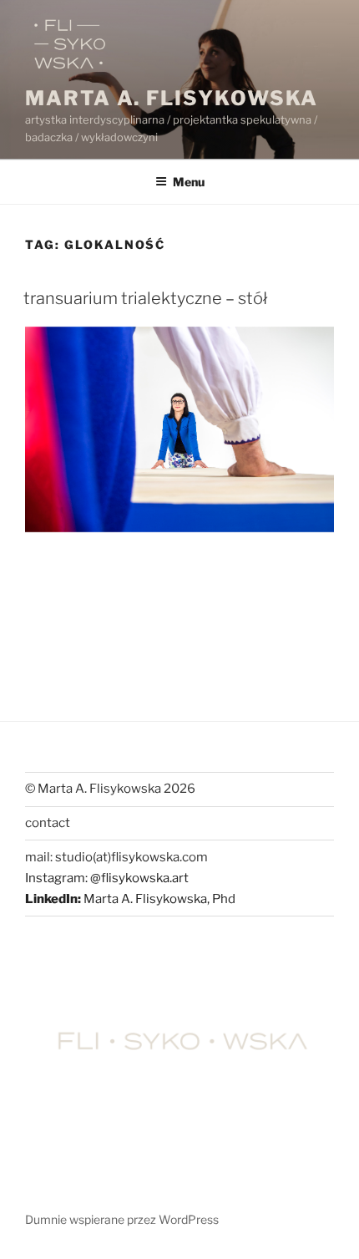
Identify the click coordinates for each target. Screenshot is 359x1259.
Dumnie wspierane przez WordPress (122, 1219)
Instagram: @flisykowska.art (107, 878)
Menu (189, 182)
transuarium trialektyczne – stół (145, 298)
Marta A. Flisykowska (171, 98)
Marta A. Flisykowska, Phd (159, 898)
